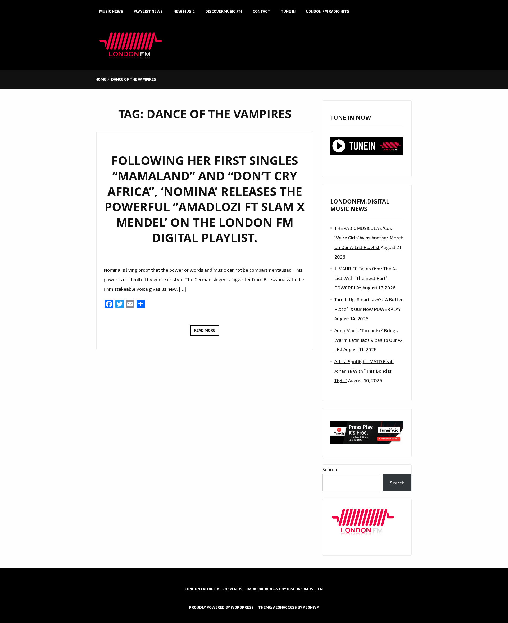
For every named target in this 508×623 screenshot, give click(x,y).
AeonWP (311, 607)
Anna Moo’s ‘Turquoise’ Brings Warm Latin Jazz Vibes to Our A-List (368, 339)
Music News (111, 11)
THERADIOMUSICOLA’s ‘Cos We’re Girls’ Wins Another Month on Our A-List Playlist (368, 237)
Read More (206, 332)
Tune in (288, 11)
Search (329, 469)
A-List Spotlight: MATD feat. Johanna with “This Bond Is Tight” (364, 370)
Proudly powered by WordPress (221, 607)
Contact (261, 11)
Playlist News (148, 11)
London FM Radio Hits (327, 11)
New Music (184, 11)
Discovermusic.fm (223, 11)
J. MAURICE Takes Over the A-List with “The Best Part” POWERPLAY (365, 278)
